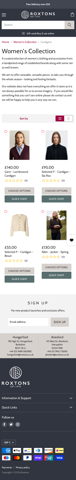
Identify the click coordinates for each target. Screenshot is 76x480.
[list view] (68, 118)
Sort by (24, 118)
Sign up (60, 322)
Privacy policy (23, 467)
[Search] (69, 25)
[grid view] (60, 118)
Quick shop (19, 198)
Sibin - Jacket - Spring (55, 252)
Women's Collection (25, 42)
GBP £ (7, 442)
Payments (7, 467)
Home (5, 42)
